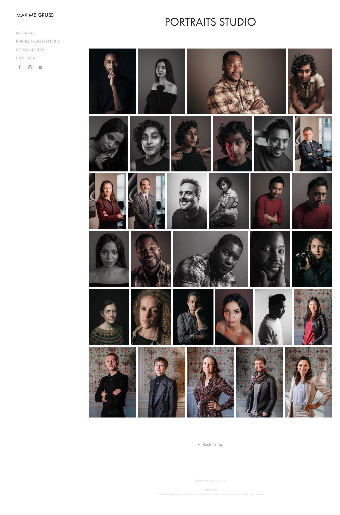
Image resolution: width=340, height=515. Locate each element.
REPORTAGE (26, 32)
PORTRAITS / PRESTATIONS (38, 41)
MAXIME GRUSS (35, 15)
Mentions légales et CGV (211, 481)
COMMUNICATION (31, 49)
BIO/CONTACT (27, 57)
